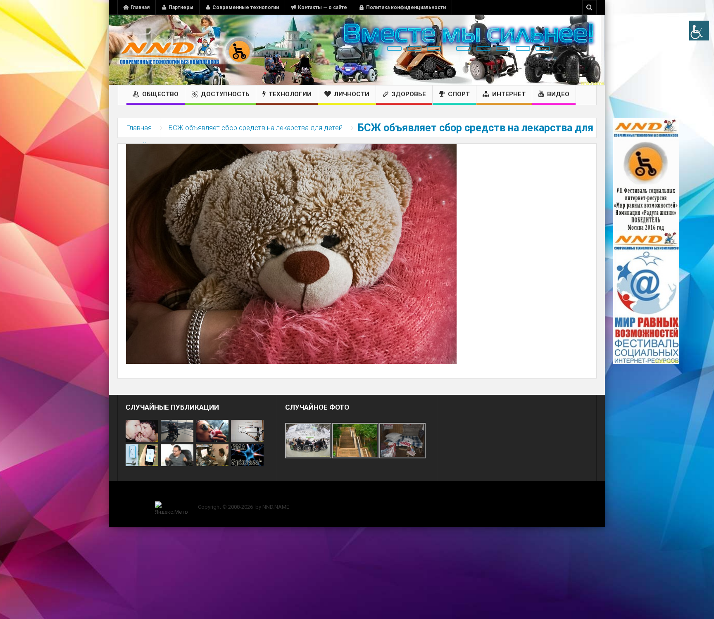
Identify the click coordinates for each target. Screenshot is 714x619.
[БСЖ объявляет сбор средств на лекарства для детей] (291, 253)
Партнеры (181, 7)
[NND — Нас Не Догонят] (185, 50)
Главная (140, 7)
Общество (160, 94)
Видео (558, 94)
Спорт (459, 94)
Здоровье (409, 94)
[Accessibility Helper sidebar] (699, 30)
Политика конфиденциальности (406, 7)
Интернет (509, 94)
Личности (351, 94)
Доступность (225, 94)
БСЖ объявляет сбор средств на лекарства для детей (256, 127)
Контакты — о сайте (322, 7)
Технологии (290, 94)
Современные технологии (245, 7)
